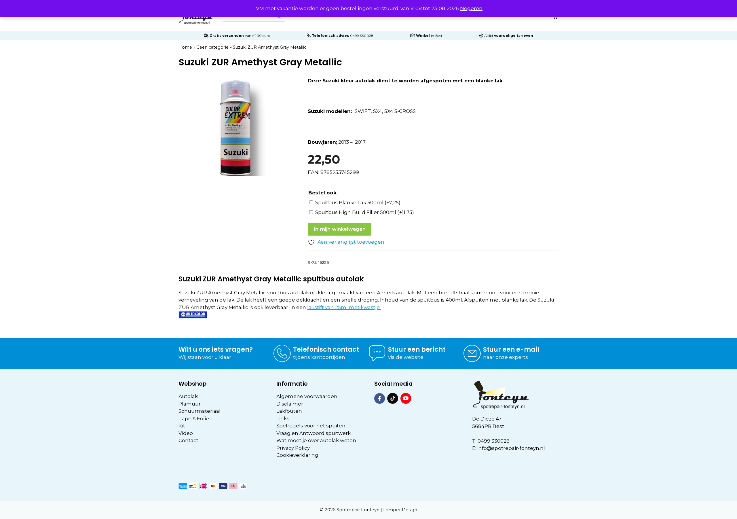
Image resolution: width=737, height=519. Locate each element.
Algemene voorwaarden (306, 396)
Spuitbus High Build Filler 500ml (364, 212)
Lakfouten (289, 411)
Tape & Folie (193, 418)
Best (438, 35)
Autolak (188, 396)
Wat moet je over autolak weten (316, 440)
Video (185, 433)
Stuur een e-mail (511, 349)
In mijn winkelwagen (340, 229)
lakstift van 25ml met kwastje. (344, 307)
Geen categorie (212, 47)
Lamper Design (400, 509)
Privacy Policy (293, 448)
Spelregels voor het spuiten (310, 426)
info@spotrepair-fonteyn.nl (511, 448)
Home (185, 47)
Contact (188, 440)
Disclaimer (289, 404)
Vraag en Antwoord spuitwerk (313, 433)
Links (282, 418)
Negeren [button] (471, 8)
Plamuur (189, 404)
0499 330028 (361, 35)
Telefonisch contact (326, 349)
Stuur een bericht (416, 349)
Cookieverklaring (297, 455)
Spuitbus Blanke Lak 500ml (357, 202)
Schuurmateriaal (199, 411)
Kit (181, 426)
